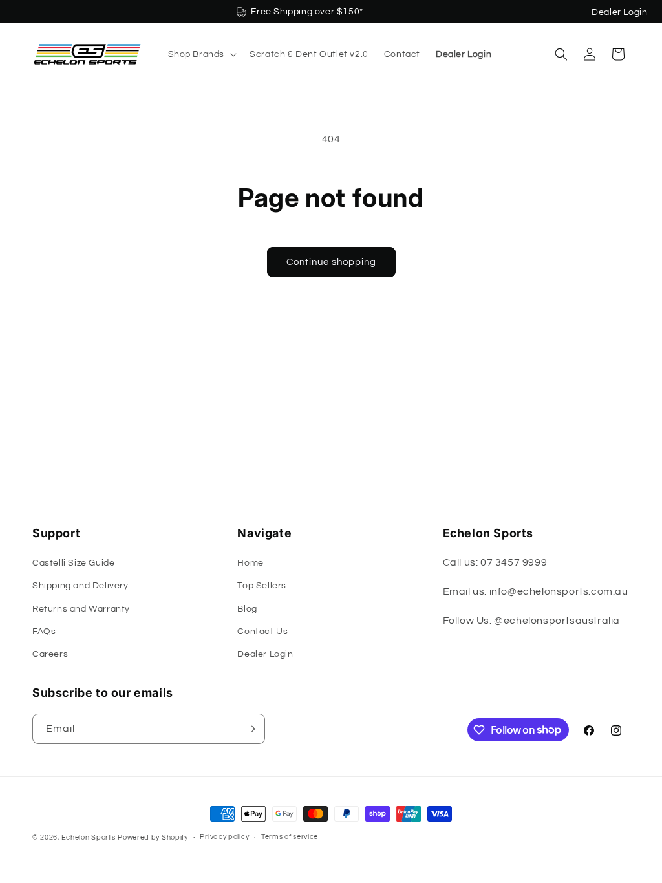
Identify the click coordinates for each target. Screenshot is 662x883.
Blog (247, 608)
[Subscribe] (250, 729)
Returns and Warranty (81, 608)
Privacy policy (224, 836)
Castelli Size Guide (73, 563)
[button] (201, 54)
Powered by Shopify (153, 837)
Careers (50, 654)
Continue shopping (331, 262)
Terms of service (289, 836)
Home (250, 563)
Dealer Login (619, 12)
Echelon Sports (88, 837)
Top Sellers (261, 585)
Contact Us (262, 631)
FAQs (44, 631)
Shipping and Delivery (80, 585)
